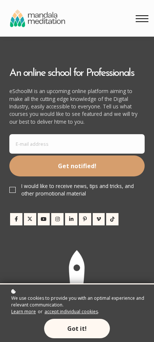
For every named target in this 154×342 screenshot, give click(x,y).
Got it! (77, 328)
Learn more (23, 311)
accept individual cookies (71, 311)
